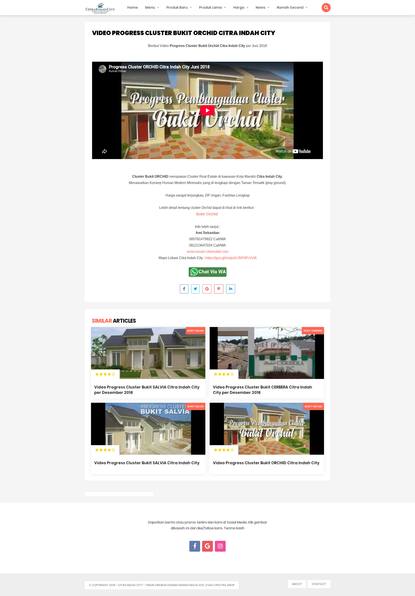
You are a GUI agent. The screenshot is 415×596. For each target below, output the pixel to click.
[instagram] (220, 546)
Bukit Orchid (313, 406)
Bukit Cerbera (312, 330)
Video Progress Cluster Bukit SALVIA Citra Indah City (147, 463)
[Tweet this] (195, 288)
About (297, 584)
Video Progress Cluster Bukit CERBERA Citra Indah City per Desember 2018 (262, 389)
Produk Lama (210, 7)
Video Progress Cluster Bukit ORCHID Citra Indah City (266, 463)
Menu (150, 7)
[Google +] (207, 546)
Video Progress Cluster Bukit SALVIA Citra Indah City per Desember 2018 (147, 389)
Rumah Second (290, 7)
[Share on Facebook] (184, 288)
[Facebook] (194, 546)
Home (132, 7)
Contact (319, 584)
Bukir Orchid (207, 214)
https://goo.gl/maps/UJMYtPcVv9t (230, 258)
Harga (238, 7)
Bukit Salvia (195, 330)
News (260, 7)
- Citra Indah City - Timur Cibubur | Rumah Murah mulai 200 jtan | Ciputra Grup (175, 585)
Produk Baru (177, 7)
